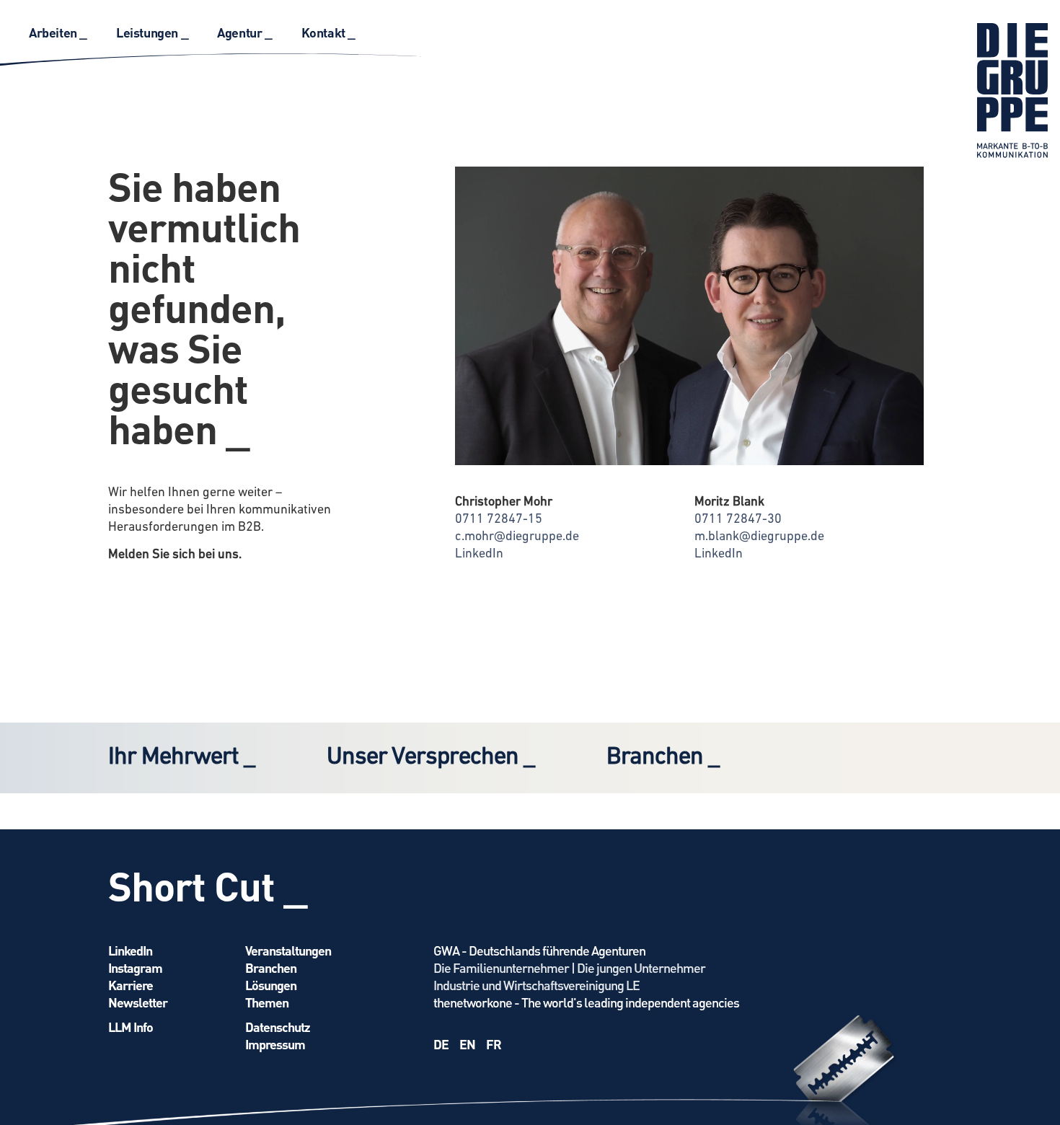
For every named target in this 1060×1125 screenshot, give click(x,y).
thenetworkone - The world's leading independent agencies (586, 1002)
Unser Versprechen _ (430, 757)
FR (493, 1044)
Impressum (275, 1044)
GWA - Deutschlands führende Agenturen (539, 950)
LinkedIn (479, 554)
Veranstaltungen (288, 950)
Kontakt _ (328, 32)
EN (467, 1044)
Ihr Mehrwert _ (181, 757)
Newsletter (137, 1002)
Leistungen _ (152, 32)
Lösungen (270, 984)
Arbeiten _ (58, 32)
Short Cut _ (207, 885)
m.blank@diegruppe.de (759, 537)
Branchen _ (662, 757)
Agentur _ (244, 32)
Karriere (130, 984)
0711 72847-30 (738, 519)
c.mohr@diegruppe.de (517, 537)
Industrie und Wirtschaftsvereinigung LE (536, 984)
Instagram (135, 967)
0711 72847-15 (498, 519)
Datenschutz (277, 1026)
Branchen (270, 967)
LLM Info (130, 1026)
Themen (266, 1002)
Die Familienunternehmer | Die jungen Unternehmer (569, 967)
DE (441, 1044)
